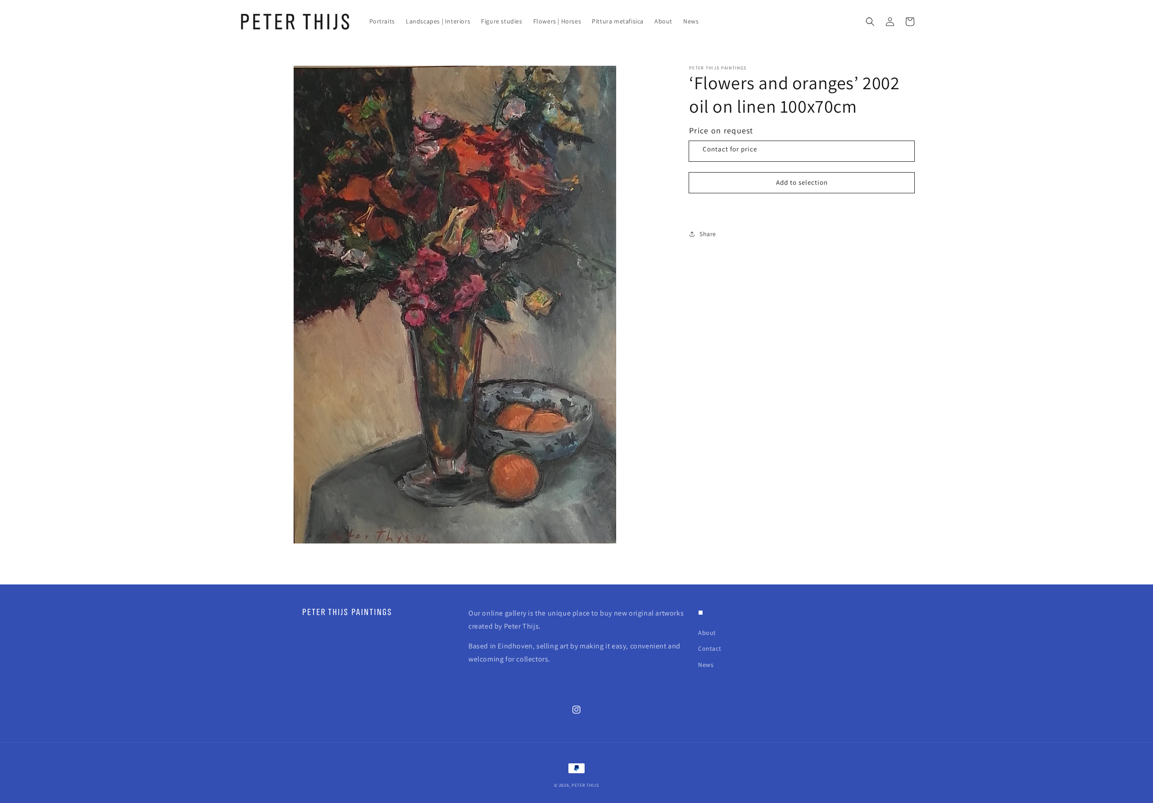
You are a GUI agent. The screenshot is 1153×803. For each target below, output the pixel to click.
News (705, 665)
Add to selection (802, 182)
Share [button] (707, 234)
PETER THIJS (585, 785)
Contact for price (730, 149)
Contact (709, 648)
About (707, 633)
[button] (870, 22)
